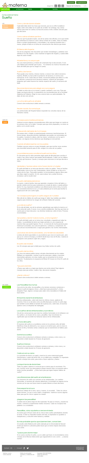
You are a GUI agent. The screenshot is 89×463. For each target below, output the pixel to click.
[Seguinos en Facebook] (55, 6)
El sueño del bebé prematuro (28, 181)
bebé (30, 9)
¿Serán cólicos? (23, 275)
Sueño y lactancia (24, 71)
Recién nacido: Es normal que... (29, 108)
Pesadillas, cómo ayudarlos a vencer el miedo (35, 410)
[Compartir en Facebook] (24, 448)
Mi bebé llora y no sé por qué (28, 60)
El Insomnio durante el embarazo (30, 298)
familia (55, 9)
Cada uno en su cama (25, 353)
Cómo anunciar (7, 454)
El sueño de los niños (25, 251)
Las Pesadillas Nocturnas (27, 285)
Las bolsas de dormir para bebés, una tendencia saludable (40, 233)
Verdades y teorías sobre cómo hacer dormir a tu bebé (38, 166)
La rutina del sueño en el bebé (29, 101)
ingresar (71, 2)
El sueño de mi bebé (25, 244)
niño (41, 9)
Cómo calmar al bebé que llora (29, 36)
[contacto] (62, 6)
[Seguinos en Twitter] (59, 6)
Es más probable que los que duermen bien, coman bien (39, 421)
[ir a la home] (14, 5)
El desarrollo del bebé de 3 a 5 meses (31, 131)
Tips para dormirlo (24, 266)
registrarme (81, 2)
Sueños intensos (23, 344)
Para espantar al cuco (26, 388)
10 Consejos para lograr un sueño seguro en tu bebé (38, 196)
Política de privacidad (25, 453)
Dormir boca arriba (24, 335)
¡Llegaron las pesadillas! (26, 399)
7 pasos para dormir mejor (27, 433)
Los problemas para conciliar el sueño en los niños (36, 153)
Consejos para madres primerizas (30, 120)
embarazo (19, 9)
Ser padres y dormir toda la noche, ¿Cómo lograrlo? (37, 218)
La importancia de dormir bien (29, 364)
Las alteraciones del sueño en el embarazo (34, 377)
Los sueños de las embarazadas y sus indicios (35, 311)
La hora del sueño (24, 322)
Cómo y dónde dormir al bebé (28, 23)
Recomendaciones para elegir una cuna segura (36, 88)
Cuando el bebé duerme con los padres (32, 144)
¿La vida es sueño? (24, 205)
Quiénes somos (7, 453)
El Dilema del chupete (25, 49)
